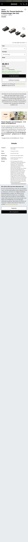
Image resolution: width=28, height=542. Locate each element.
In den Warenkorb (14, 76)
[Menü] (2, 4)
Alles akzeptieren (14, 212)
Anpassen (14, 208)
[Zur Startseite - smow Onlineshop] (14, 4)
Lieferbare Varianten (14, 80)
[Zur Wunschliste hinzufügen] (25, 9)
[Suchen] (21, 4)
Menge (3, 57)
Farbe (3, 45)
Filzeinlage (4, 51)
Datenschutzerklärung (11, 204)
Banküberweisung (20, 84)
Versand (6, 69)
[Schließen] (26, 1)
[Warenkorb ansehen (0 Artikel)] (26, 4)
